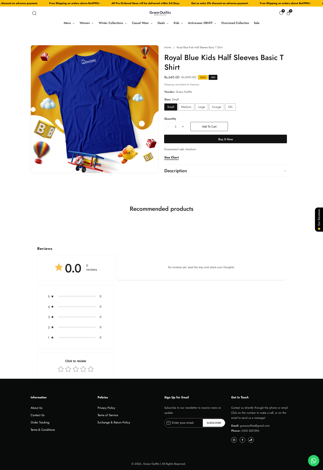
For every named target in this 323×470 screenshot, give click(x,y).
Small (170, 107)
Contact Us (37, 415)
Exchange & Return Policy (114, 422)
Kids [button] (177, 23)
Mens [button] (68, 23)
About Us (36, 408)
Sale (256, 23)
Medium (186, 107)
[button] (34, 13)
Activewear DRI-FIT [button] (200, 23)
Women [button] (85, 23)
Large (201, 107)
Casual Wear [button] (141, 23)
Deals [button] (162, 23)
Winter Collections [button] (111, 23)
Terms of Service (108, 415)
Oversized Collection (235, 23)
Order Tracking (40, 422)
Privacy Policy (106, 408)
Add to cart (209, 126)
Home (167, 47)
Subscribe (214, 422)
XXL (230, 107)
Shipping (169, 84)
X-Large (216, 107)
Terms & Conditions (43, 430)
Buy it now (225, 139)
